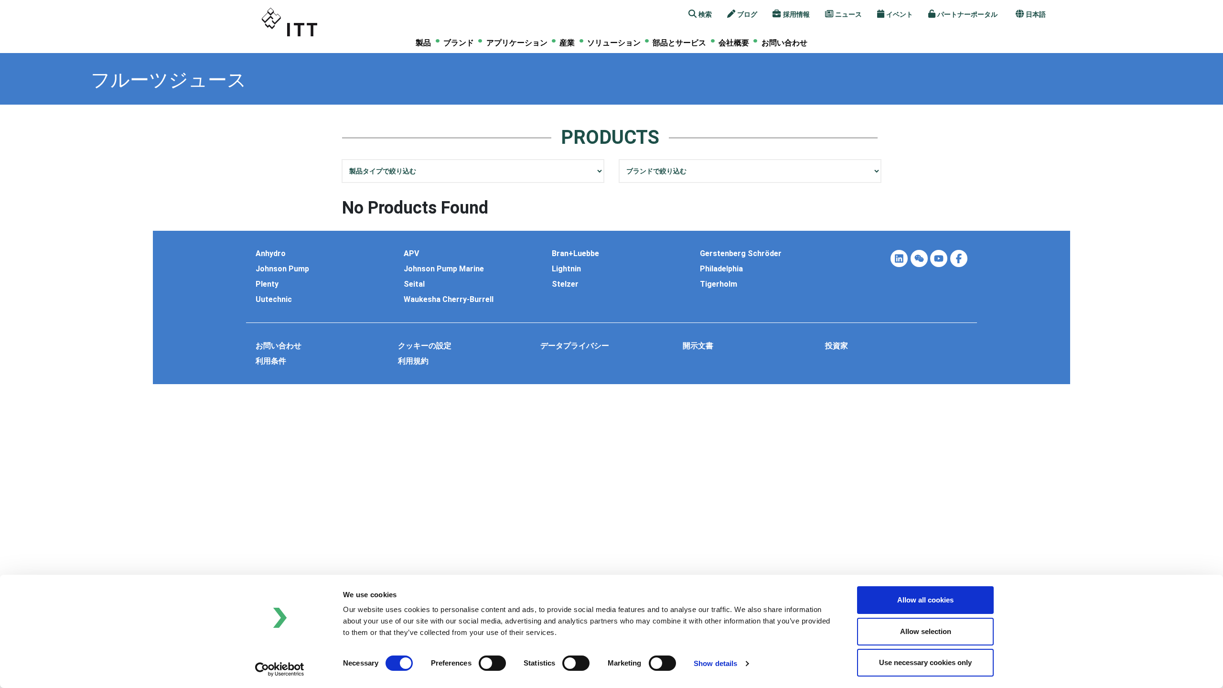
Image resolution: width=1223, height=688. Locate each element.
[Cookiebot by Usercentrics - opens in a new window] (280, 669)
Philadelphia (721, 269)
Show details (715, 663)
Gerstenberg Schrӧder (741, 254)
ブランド (458, 43)
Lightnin (566, 269)
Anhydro (271, 254)
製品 (423, 43)
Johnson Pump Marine (444, 269)
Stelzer (565, 284)
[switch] (492, 663)
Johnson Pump (282, 269)
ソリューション (614, 43)
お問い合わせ (784, 42)
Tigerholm (718, 284)
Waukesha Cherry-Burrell (448, 299)
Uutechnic (274, 299)
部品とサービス (679, 42)
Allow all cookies (925, 600)
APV (411, 254)
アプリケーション (516, 43)
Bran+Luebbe (575, 254)
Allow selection (925, 631)
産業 (567, 43)
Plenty (267, 284)
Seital (414, 284)
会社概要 (734, 43)
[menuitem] (423, 42)
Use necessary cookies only (925, 662)
